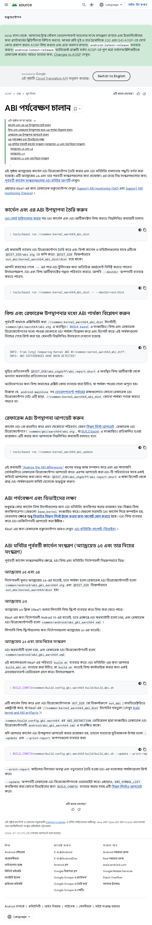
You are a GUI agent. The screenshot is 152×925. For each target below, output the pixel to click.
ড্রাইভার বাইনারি (13, 883)
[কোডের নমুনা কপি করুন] (144, 230)
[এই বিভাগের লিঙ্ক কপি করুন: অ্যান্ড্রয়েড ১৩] (31, 601)
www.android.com (114, 865)
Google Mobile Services (117, 871)
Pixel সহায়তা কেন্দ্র (113, 858)
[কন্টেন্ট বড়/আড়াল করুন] (34, 120)
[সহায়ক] (138, 94)
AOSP (8, 93)
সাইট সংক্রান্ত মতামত (107, 906)
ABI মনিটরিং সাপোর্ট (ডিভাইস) (95, 529)
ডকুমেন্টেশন (13, 17)
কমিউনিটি (34, 906)
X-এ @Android (63, 852)
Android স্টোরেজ (15, 852)
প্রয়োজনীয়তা (12, 858)
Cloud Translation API (52, 79)
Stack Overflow (112, 877)
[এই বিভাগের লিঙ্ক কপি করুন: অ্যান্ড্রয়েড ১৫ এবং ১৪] (44, 572)
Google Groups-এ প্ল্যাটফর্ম (70, 877)
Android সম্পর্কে (15, 906)
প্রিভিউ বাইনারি (13, 871)
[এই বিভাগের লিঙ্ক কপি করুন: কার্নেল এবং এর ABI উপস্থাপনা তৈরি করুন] (91, 210)
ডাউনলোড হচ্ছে (13, 865)
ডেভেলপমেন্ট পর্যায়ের (70, 392)
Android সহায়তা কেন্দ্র (115, 852)
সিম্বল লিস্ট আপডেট (100, 427)
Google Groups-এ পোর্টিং (69, 890)
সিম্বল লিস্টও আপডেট (127, 787)
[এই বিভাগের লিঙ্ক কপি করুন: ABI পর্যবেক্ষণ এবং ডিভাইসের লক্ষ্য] (80, 498)
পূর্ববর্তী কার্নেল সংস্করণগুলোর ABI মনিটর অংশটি (38, 181)
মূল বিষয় (30, 93)
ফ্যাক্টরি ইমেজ (12, 877)
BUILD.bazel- (90, 432)
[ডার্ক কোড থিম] (140, 230)
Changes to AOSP (67, 55)
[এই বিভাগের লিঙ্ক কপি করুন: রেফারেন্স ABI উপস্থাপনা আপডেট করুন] (88, 418)
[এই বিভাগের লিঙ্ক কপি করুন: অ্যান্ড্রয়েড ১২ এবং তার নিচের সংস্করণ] (69, 642)
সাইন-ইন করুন (137, 5)
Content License (55, 822)
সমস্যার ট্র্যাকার (111, 883)
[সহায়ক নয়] (144, 94)
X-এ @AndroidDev (65, 858)
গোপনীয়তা (85, 906)
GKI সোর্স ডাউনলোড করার (23, 219)
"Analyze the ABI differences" (43, 468)
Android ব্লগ (61, 865)
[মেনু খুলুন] (6, 4)
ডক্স (19, 93)
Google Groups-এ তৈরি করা (70, 883)
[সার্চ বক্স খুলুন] (84, 4)
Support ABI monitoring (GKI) (98, 189)
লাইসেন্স (70, 906)
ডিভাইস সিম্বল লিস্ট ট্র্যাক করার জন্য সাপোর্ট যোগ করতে (71, 516)
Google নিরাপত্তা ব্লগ (65, 871)
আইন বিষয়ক (53, 906)
